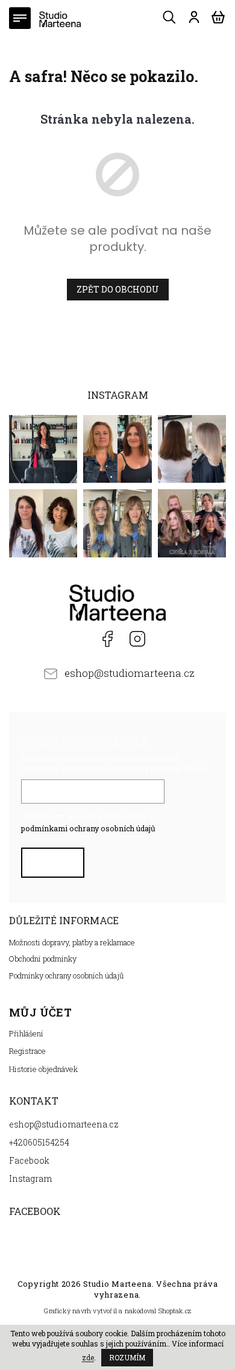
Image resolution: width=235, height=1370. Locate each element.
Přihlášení (26, 1033)
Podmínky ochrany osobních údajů (66, 975)
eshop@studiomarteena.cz (129, 673)
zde (88, 1357)
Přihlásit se (54, 866)
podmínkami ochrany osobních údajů (88, 828)
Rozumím (127, 1357)
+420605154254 (77, 639)
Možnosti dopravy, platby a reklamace (72, 942)
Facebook (105, 639)
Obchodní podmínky (43, 958)
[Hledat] (170, 17)
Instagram (137, 639)
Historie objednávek (43, 1069)
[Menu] (20, 18)
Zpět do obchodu (118, 289)
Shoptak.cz (174, 1310)
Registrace (27, 1051)
